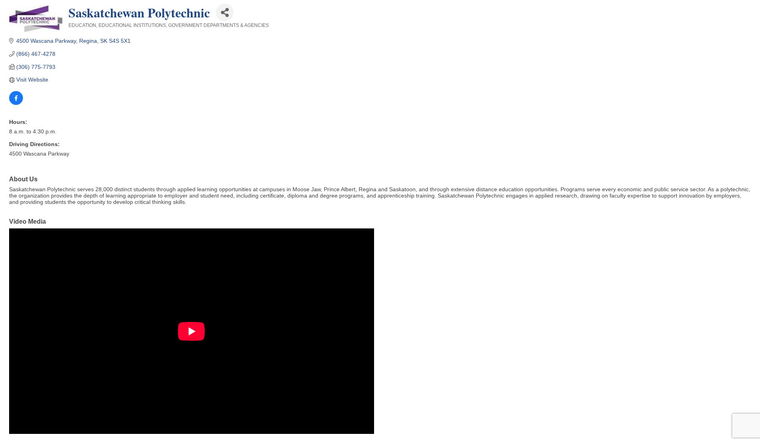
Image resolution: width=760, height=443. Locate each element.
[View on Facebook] (16, 103)
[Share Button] (225, 12)
